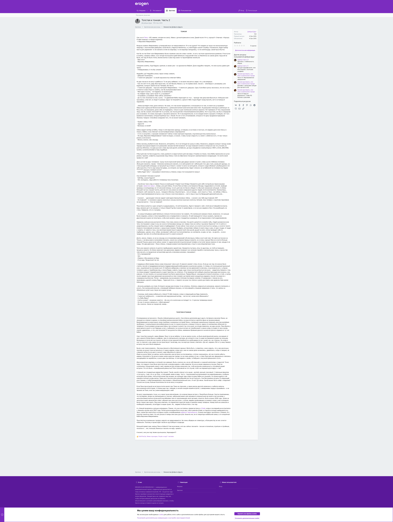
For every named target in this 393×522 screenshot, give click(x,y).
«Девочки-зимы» (149, 186)
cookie (161, 514)
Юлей (203, 408)
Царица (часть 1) (242, 66)
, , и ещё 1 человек (156, 436)
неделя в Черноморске (189, 412)
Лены (146, 37)
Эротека (179, 490)
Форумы (179, 486)
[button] (147, 10)
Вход (220, 486)
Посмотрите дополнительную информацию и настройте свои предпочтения (163, 518)
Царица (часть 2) (243, 59)
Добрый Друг (147, 23)
